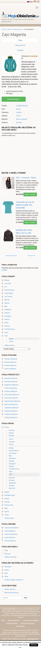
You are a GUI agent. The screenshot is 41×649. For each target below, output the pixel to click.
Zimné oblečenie (10, 541)
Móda (3, 620)
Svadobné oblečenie (11, 407)
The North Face (9, 329)
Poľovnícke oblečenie (11, 394)
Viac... (20, 647)
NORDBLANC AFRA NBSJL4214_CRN (24, 231)
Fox (5, 286)
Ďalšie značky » (9, 345)
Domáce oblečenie (10, 381)
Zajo (17, 105)
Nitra (6, 573)
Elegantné (12, 483)
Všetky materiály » (10, 557)
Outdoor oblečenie (10, 391)
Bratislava (7, 566)
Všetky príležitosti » (11, 417)
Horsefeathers (9, 290)
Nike (5, 306)
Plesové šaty (8, 505)
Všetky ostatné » (10, 589)
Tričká (11, 341)
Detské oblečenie (10, 362)
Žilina (6, 576)
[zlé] (33, 56)
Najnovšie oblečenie (14, 620)
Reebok (7, 313)
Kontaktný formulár (12, 623)
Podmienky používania (27, 623)
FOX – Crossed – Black (26, 178)
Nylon (18, 119)
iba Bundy (23, 105)
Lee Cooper (8, 296)
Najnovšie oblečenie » (11, 592)
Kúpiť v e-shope (30, 194)
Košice (6, 570)
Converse (7, 283)
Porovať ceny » (13, 99)
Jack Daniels (8, 293)
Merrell (6, 300)
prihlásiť (4, 270)
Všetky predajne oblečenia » (14, 580)
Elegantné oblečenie (11, 385)
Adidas (6, 280)
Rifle (6, 508)
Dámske (19, 122)
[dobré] (37, 56)
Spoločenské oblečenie (12, 401)
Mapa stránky (21, 626)
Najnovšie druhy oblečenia (31, 620)
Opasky (7, 502)
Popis (20, 40)
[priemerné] (35, 56)
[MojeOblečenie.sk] (20, 15)
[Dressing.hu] (38, 1)
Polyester (24, 119)
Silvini (6, 322)
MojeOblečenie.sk (10, 608)
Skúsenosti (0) (20, 45)
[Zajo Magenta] (31, 1)
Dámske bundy (18, 29)
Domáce (12, 480)
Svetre (6, 511)
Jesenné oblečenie (10, 534)
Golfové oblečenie (10, 388)
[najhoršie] (31, 56)
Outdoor (19, 112)
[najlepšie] (22, 58)
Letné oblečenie (9, 537)
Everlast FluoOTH (10, 256)
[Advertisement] (20, 154)
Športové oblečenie (11, 404)
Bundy (18, 109)
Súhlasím (34, 645)
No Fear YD (32, 256)
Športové (12, 488)
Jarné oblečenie (10, 531)
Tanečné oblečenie (10, 411)
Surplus (7, 326)
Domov (4, 29)
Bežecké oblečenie (10, 378)
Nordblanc (7, 309)
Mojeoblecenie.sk (32, 639)
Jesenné (12, 442)
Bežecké (12, 477)
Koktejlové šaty (9, 495)
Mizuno (7, 303)
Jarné (11, 439)
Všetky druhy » (9, 518)
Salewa (7, 319)
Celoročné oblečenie (11, 527)
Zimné (18, 116)
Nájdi (25, 598)
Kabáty (6, 492)
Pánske (11, 435)
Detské (11, 433)
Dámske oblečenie (10, 359)
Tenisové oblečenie (11, 414)
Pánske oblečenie (10, 365)
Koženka (7, 553)
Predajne (20, 50)
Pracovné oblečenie (11, 398)
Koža (6, 550)
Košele (6, 498)
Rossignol (7, 316)
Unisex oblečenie (10, 368)
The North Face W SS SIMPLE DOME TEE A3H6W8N (25, 205)
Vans (6, 332)
